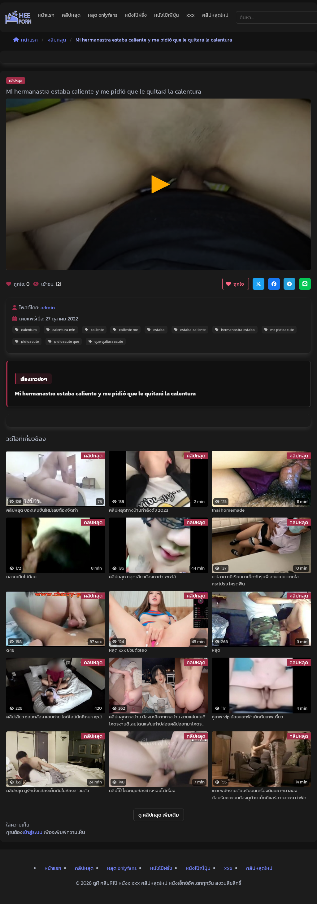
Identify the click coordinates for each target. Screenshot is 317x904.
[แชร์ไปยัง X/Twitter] (258, 284)
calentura (29, 330)
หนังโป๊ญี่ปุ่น (166, 15)
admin (48, 307)
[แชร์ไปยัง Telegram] (289, 284)
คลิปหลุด (71, 15)
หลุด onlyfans (102, 15)
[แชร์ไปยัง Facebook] (274, 284)
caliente (97, 330)
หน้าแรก (46, 15)
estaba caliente (193, 330)
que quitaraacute (108, 341)
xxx (190, 15)
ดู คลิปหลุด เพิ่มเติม (158, 814)
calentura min (63, 330)
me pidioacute (282, 330)
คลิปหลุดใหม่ (215, 15)
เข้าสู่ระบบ (32, 832)
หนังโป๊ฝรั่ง (136, 15)
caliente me (128, 330)
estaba (159, 330)
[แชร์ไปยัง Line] (305, 284)
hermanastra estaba (238, 330)
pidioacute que (66, 341)
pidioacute (30, 341)
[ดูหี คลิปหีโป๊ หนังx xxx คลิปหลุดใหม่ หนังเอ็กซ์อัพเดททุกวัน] (18, 17)
